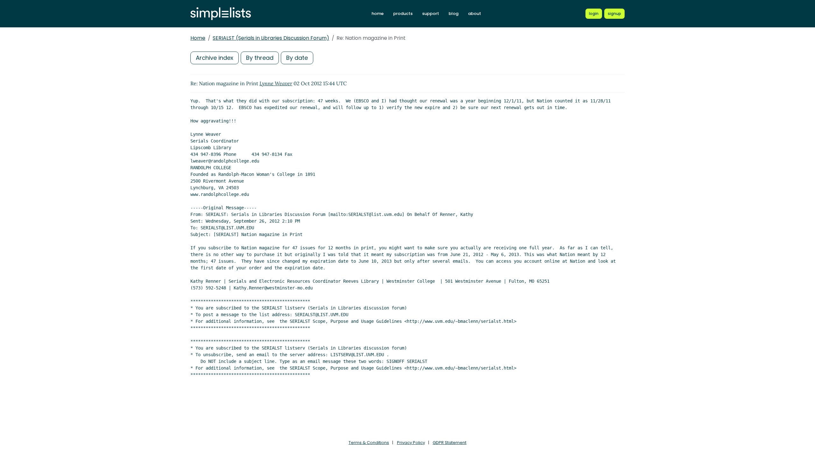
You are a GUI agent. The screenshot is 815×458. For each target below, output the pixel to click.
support (430, 13)
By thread (259, 58)
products (403, 13)
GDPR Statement (449, 443)
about (474, 13)
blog (453, 13)
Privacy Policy (411, 443)
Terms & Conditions (369, 443)
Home (197, 38)
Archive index (214, 58)
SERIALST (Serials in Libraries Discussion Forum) (271, 38)
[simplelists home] (220, 13)
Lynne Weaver (275, 83)
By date (297, 58)
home (378, 13)
